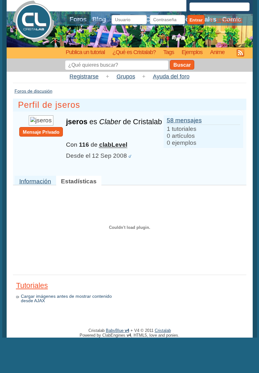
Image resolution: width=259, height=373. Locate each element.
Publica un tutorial (85, 52)
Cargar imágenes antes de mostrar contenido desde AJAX (66, 298)
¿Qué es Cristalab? (134, 52)
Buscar (182, 65)
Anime (217, 52)
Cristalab (163, 330)
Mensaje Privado (41, 132)
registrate (229, 19)
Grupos (126, 76)
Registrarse (84, 76)
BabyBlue (117, 330)
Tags (168, 52)
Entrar (196, 19)
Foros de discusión (33, 91)
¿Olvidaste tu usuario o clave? (80, 19)
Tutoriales (32, 285)
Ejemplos (192, 52)
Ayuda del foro (171, 76)
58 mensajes (184, 120)
